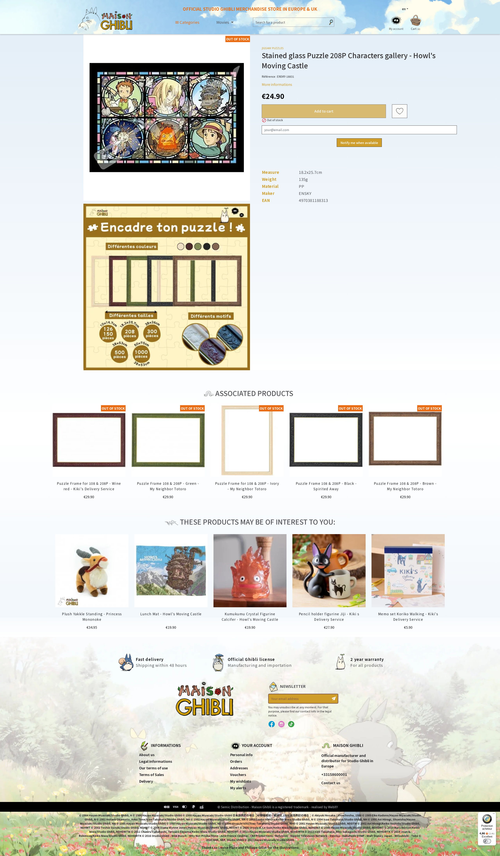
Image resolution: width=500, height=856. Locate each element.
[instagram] (281, 724)
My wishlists (240, 781)
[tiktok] (291, 724)
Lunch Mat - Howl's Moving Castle (171, 613)
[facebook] (271, 724)
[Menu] (493, 814)
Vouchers (238, 774)
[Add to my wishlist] (399, 111)
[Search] (331, 22)
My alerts (238, 787)
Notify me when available (359, 142)
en (404, 8)
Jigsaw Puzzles (273, 48)
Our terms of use (153, 767)
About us (146, 754)
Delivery (146, 781)
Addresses (239, 767)
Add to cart (323, 111)
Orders (236, 761)
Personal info (241, 754)
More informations (277, 84)
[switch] (487, 841)
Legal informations (155, 761)
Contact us (330, 782)
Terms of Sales (151, 774)
